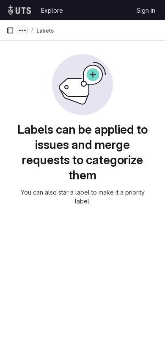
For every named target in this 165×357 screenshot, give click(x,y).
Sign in (146, 10)
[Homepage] (19, 10)
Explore (52, 10)
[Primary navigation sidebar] (10, 30)
